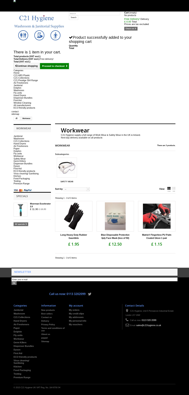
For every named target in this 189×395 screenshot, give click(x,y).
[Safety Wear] (67, 168)
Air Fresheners (21, 83)
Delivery (45, 321)
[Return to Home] (16, 118)
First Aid (18, 100)
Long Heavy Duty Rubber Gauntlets (73, 236)
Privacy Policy (48, 324)
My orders (74, 310)
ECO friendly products (24, 108)
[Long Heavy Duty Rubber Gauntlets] (73, 216)
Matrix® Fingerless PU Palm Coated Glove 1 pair (156, 236)
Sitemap (45, 341)
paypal (44, 338)
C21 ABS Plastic (22, 75)
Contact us (46, 317)
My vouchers (75, 324)
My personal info (77, 321)
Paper (17, 148)
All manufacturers (22, 105)
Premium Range (22, 183)
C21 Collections (21, 78)
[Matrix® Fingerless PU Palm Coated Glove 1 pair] (156, 216)
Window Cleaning (22, 103)
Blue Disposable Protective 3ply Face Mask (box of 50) (115, 236)
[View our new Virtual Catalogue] (94, 4)
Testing (17, 181)
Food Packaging (22, 178)
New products (48, 310)
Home (17, 73)
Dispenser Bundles (23, 98)
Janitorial (18, 85)
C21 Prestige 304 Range (26, 80)
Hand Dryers (20, 95)
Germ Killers (20, 161)
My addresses (76, 317)
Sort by (59, 189)
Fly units (18, 93)
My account (76, 305)
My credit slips (76, 313)
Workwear (19, 156)
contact (15, 111)
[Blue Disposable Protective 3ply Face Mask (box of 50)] (115, 216)
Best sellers (47, 313)
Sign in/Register (21, 10)
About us (45, 334)
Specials (22, 196)
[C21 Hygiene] (39, 27)
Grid (169, 191)
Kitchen (17, 176)
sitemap (15, 114)
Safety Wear (20, 158)
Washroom (19, 90)
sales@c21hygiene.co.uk (148, 325)
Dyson (17, 166)
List (174, 191)
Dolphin (17, 88)
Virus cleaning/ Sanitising (26, 173)
